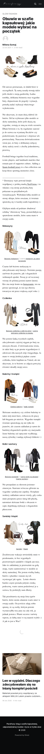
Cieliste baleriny (16, 407)
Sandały (19, 549)
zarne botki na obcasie (29, 477)
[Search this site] (35, 4)
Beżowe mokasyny (11, 259)
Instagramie (28, 284)
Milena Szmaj (9, 44)
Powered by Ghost (22, 735)
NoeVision (32, 184)
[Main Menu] (40, 4)
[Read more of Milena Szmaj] (5, 39)
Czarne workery (22, 479)
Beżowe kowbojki (11, 477)
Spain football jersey (11, 166)
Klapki (25, 549)
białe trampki (29, 407)
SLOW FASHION (9, 14)
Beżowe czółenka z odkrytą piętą (18, 331)
